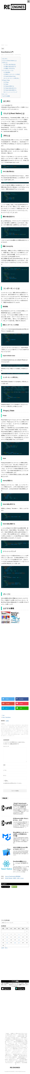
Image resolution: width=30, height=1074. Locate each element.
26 (15, 942)
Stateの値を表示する (10, 88)
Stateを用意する (9, 86)
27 (18, 942)
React (3, 717)
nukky (7, 720)
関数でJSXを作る (9, 68)
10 (7, 937)
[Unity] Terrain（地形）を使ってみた (14, 878)
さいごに (4, 94)
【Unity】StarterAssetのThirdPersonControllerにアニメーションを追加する (20, 805)
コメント (6, 746)
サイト (4, 775)
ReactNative (8, 717)
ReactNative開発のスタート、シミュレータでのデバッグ (20, 863)
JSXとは (4, 62)
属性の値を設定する (10, 66)
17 (7, 939)
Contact (7, 1033)
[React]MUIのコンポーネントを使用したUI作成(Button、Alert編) (20, 834)
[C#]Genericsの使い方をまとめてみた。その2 (20, 819)
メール (4, 770)
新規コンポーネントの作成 (12, 74)
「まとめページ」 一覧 (12, 1043)
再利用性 (7, 72)
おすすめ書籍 (6, 96)
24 (7, 942)
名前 (4, 765)
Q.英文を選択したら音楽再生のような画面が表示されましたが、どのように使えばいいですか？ (16, 1039)
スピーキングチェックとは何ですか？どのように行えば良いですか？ (16, 1047)
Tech (3, 715)
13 (18, 937)
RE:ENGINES (15, 1067)
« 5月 (2, 947)
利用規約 (15, 1055)
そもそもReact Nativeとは (9, 60)
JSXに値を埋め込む (10, 64)
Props (6, 82)
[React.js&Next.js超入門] (15, 622)
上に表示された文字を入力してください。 (13, 783)
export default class (10, 76)
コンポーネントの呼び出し (12, 78)
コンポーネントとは (7, 70)
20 (18, 939)
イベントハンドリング (10, 92)
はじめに (4, 58)
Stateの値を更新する (10, 90)
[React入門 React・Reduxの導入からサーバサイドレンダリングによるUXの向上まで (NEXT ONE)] (6, 622)
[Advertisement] (15, 27)
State (6, 84)
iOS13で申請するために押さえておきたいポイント (20, 848)
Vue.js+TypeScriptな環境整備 (12, 876)
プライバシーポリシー (17, 1050)
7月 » (6, 947)
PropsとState (6, 80)
